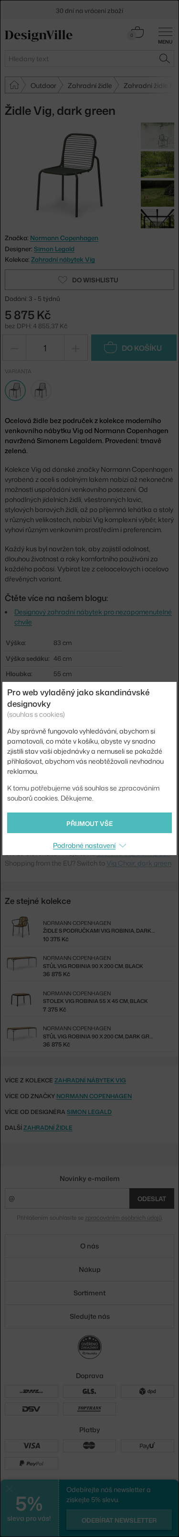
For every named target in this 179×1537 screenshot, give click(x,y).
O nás (89, 1245)
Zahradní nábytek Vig (63, 259)
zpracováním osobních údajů (123, 1218)
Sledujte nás (90, 1316)
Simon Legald (54, 249)
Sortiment (89, 1292)
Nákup (90, 1269)
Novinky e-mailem (90, 1178)
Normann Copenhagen (94, 1096)
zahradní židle (48, 1128)
